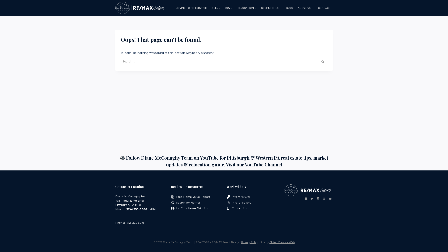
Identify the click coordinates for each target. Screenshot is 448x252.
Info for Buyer (241, 196)
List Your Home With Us (192, 208)
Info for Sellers (241, 202)
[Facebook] (306, 198)
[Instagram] (318, 198)
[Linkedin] (324, 198)
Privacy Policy (249, 242)
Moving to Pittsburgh (191, 7)
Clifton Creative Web (282, 242)
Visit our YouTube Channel (254, 165)
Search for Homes (188, 202)
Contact (324, 7)
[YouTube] (330, 198)
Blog (289, 7)
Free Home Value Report (193, 196)
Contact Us (239, 208)
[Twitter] (312, 198)
